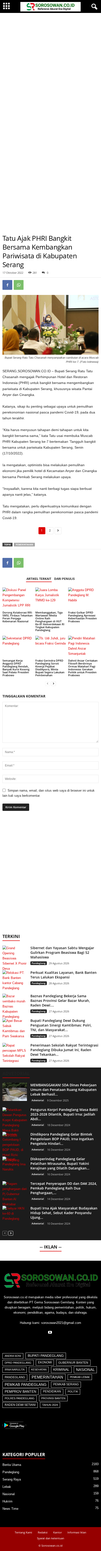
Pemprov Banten (20, 1391)
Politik (73, 1391)
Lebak (6, 1487)
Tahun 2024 (50, 1404)
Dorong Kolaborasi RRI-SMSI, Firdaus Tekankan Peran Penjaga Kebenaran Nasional (17, 617)
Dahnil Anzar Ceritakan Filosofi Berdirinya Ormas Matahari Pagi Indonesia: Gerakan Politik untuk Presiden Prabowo (83, 668)
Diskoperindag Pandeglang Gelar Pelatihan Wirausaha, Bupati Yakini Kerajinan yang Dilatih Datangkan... (59, 1163)
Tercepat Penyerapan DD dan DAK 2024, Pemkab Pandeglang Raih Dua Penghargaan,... (63, 1188)
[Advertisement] (50, 65)
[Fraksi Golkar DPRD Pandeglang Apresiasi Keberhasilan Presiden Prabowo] (83, 598)
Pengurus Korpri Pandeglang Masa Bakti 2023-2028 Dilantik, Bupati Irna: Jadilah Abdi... (64, 1114)
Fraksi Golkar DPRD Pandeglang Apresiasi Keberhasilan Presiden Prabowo (82, 617)
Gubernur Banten (73, 1362)
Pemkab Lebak (80, 1377)
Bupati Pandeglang (46, 1356)
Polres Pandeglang (20, 1398)
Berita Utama (11, 1465)
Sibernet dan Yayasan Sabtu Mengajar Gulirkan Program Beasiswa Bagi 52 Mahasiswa (62, 952)
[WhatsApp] (19, 285)
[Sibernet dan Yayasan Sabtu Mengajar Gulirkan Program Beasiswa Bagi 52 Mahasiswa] (14, 958)
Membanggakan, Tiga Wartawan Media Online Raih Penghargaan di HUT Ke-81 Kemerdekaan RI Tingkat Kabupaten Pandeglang (49, 621)
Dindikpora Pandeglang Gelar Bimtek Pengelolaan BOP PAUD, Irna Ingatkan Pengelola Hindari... (62, 1139)
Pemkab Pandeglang (26, 1385)
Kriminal (61, 1369)
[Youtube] (50, 1333)
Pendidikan (52, 1391)
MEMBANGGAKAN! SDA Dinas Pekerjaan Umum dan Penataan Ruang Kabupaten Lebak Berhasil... (63, 1090)
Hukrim (7, 1501)
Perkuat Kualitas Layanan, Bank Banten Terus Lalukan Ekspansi (63, 974)
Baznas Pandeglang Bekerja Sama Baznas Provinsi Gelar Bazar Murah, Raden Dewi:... (60, 1000)
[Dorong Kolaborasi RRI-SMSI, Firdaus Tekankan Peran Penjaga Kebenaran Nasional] (17, 598)
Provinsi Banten (53, 1398)
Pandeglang (39, 963)
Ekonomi (45, 1362)
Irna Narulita (15, 1369)
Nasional (85, 1370)
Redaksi (43, 1532)
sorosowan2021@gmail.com (61, 1323)
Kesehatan (39, 1369)
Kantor (57, 1532)
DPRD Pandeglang (18, 1362)
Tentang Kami (23, 1532)
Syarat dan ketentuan (50, 1538)
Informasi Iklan (76, 1532)
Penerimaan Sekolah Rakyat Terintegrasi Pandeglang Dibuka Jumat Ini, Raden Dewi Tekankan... (64, 1050)
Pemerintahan (24, 544)
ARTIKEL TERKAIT (38, 579)
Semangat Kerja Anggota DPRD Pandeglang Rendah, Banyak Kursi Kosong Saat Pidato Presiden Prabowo (15, 668)
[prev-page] (47, 683)
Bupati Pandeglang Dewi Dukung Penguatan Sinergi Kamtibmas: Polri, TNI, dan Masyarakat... (61, 1025)
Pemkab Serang (66, 1384)
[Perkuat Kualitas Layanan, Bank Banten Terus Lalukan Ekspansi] (14, 980)
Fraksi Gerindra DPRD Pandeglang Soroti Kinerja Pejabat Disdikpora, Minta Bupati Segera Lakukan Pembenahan (49, 668)
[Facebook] (7, 285)
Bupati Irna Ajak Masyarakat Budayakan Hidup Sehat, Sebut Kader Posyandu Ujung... (63, 1213)
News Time (10, 1509)
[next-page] (53, 683)
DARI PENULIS (64, 579)
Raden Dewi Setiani (20, 1404)
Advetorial (38, 1100)
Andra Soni (13, 1355)
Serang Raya (11, 1479)
